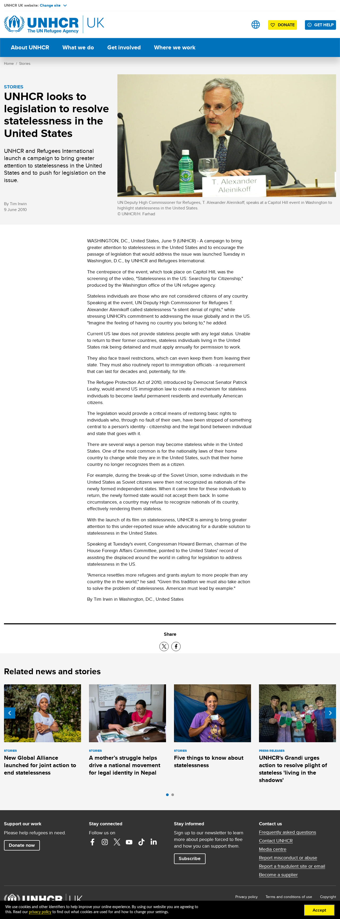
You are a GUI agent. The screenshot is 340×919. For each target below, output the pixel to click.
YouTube (129, 842)
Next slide (330, 713)
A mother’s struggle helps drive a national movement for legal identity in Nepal (124, 765)
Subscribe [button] (190, 858)
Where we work (175, 47)
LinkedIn (153, 842)
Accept (319, 910)
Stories (25, 63)
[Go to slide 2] (174, 796)
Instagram (104, 842)
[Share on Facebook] (176, 646)
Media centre (272, 849)
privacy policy (40, 912)
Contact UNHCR (276, 841)
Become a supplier (278, 875)
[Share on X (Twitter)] (164, 646)
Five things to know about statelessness (208, 761)
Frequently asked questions (287, 832)
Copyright (328, 896)
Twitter (116, 842)
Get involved (124, 47)
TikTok (141, 842)
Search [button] (239, 24)
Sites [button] (255, 24)
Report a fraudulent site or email (292, 866)
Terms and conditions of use (289, 896)
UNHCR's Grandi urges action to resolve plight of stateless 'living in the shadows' (293, 769)
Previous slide (9, 713)
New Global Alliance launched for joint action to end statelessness (40, 765)
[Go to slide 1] (168, 796)
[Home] (41, 24)
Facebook (92, 842)
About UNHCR (30, 47)
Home (9, 63)
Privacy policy (246, 896)
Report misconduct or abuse (288, 858)
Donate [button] (286, 25)
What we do (78, 47)
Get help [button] (324, 25)
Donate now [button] (22, 845)
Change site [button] (50, 5)
